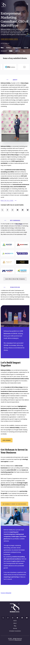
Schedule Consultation (15, 631)
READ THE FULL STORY (7, 200)
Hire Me (15, 628)
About (15, 623)
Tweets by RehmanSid (6, 592)
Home (15, 620)
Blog (15, 626)
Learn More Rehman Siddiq (9, 39)
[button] (27, 4)
